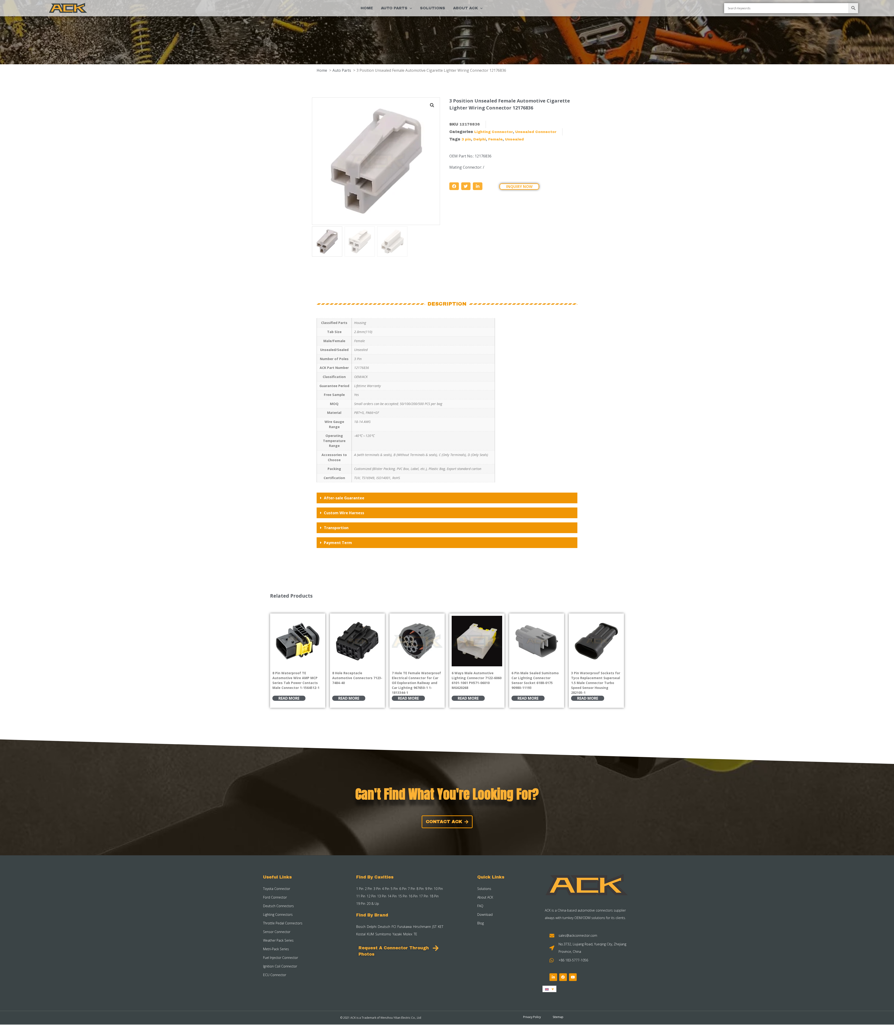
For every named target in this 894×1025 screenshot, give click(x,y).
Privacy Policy (532, 1017)
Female (495, 139)
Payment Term (338, 542)
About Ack (465, 8)
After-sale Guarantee (344, 498)
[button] (432, 105)
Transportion (336, 527)
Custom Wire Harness (344, 512)
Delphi (479, 139)
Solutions (432, 8)
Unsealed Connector (535, 132)
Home (367, 8)
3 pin (466, 139)
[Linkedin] (553, 977)
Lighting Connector (493, 132)
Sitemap (558, 1017)
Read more (288, 698)
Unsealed (514, 139)
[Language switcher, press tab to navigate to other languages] (549, 989)
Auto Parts (394, 8)
